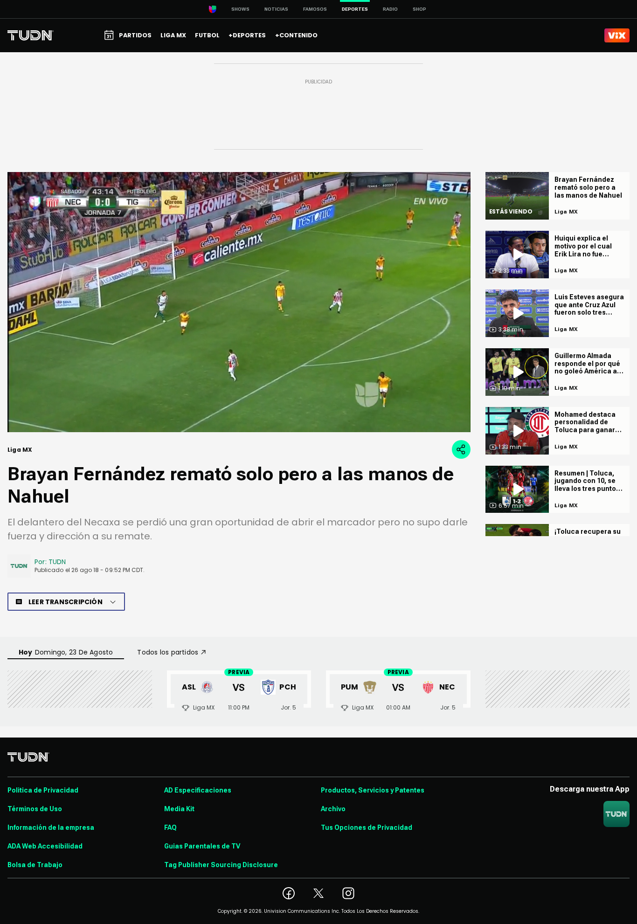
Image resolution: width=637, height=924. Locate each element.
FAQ (170, 827)
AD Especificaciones (197, 790)
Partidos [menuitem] (135, 35)
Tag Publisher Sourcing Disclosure (221, 865)
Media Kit (179, 809)
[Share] (461, 449)
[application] (239, 302)
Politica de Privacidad (42, 790)
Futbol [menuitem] (207, 35)
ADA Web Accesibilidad (45, 846)
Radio (390, 9)
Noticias (276, 9)
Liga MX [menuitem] (173, 35)
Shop (419, 9)
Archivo (333, 809)
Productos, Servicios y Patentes (372, 790)
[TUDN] (30, 35)
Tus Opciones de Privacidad (366, 827)
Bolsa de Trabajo (34, 865)
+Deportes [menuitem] (247, 35)
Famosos (315, 9)
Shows (240, 9)
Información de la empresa (50, 827)
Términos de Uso (34, 809)
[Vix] (617, 35)
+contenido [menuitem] (296, 35)
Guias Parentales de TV (202, 846)
